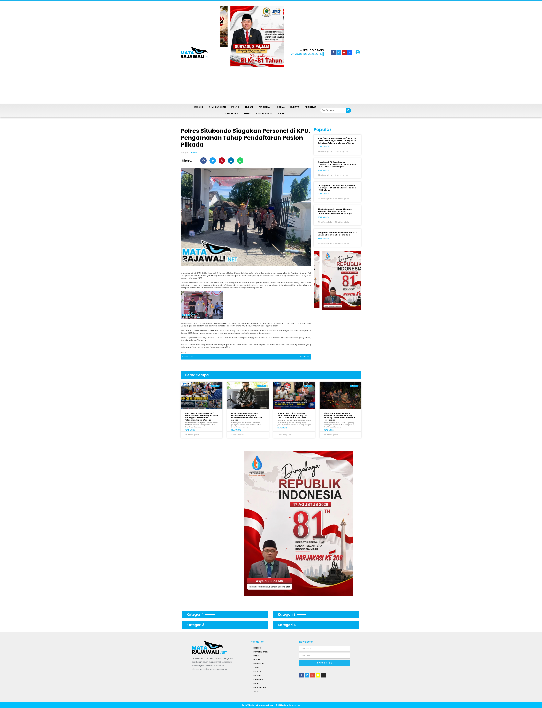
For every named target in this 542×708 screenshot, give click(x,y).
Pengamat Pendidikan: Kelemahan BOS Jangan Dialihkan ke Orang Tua (337, 233)
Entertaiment (264, 113)
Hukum (249, 107)
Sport (282, 113)
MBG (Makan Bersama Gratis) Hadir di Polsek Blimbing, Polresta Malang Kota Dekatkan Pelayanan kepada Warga (337, 140)
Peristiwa (310, 107)
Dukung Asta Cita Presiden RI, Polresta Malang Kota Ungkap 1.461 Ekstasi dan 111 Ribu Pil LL (337, 187)
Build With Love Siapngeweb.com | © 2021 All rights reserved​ (271, 705)
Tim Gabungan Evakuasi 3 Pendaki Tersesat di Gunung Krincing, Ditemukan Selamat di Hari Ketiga (335, 211)
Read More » (323, 147)
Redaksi (198, 107)
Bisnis (247, 113)
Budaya (294, 107)
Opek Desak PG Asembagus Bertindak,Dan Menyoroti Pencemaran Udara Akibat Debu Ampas (337, 164)
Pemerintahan (217, 107)
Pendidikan (264, 107)
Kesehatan (231, 113)
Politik (235, 107)
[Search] (348, 110)
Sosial (281, 107)
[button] (227, 52)
